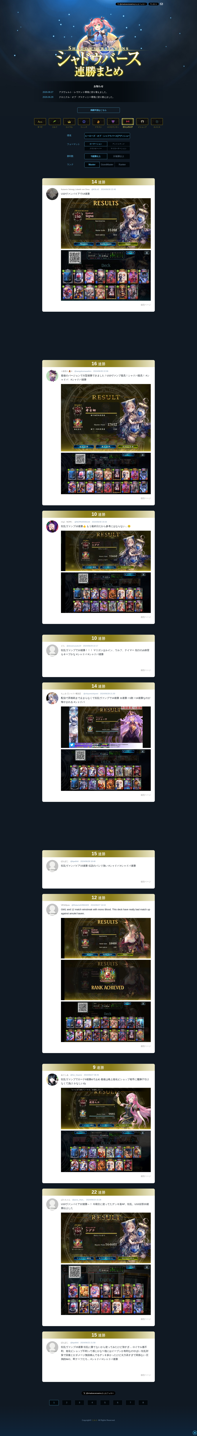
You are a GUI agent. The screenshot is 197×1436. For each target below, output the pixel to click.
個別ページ (146, 305)
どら (63, 646)
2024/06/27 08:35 (91, 1075)
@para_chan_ (78, 1200)
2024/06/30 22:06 (100, 371)
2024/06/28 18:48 (87, 861)
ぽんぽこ (64, 861)
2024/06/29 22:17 (90, 646)
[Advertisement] (98, 336)
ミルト (95, 1420)
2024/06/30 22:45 (108, 189)
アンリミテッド (118, 144)
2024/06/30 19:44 (99, 522)
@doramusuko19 (74, 646)
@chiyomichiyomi (90, 694)
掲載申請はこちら (98, 110)
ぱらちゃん (65, 1200)
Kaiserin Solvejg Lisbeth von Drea (75, 189)
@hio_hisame (76, 1075)
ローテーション (96, 144)
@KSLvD (95, 189)
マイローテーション (118, 148)
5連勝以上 (96, 156)
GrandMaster (107, 164)
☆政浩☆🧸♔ (67, 371)
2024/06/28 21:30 (107, 694)
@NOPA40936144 (82, 522)
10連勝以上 (118, 156)
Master (92, 164)
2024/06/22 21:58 (87, 1343)
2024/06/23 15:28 (93, 1200)
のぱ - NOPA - (67, 522)
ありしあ (64, 1075)
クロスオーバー (96, 148)
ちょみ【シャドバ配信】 (71, 694)
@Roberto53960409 (80, 905)
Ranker (122, 164)
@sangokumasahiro (82, 371)
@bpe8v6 (74, 861)
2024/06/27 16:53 (98, 905)
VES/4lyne (65, 905)
